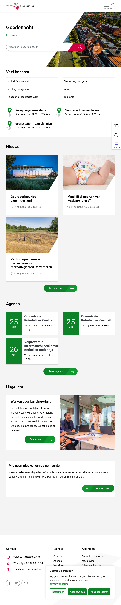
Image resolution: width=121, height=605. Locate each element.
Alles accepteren (99, 591)
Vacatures (35, 439)
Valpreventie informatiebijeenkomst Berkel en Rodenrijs (41, 346)
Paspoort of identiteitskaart (22, 97)
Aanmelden (102, 488)
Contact (57, 556)
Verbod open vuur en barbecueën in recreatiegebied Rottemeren (31, 263)
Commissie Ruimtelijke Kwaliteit (39, 318)
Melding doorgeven (18, 89)
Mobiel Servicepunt (18, 81)
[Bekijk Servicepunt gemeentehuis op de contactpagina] (58, 112)
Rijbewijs (69, 97)
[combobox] (45, 47)
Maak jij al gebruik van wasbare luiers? (84, 199)
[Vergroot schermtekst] (116, 125)
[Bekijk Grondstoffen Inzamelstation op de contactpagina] (9, 125)
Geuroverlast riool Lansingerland (24, 199)
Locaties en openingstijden (28, 569)
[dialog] (80, 582)
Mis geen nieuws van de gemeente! (34, 465)
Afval (67, 89)
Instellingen (58, 591)
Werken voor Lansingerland (31, 401)
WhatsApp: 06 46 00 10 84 (28, 563)
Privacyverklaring (91, 565)
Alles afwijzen (77, 591)
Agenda (57, 560)
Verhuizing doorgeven (76, 81)
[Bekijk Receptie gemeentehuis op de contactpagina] (9, 112)
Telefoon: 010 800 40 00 (26, 557)
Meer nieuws (56, 288)
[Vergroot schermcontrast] (116, 135)
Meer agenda (56, 371)
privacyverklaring (59, 583)
